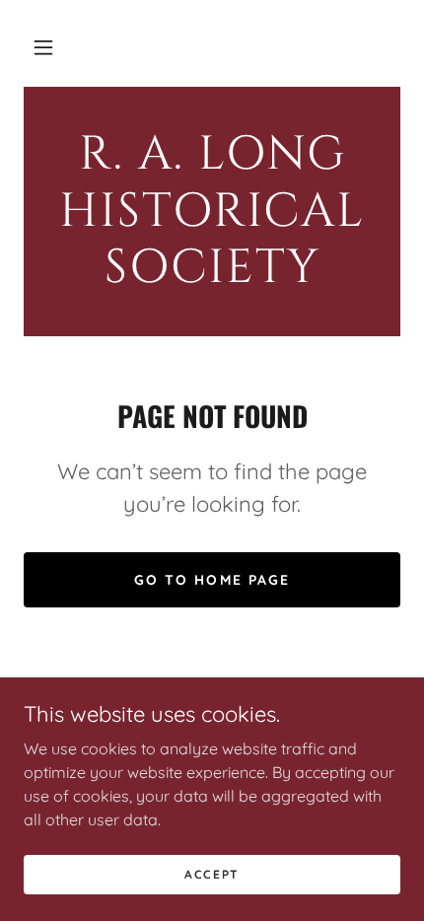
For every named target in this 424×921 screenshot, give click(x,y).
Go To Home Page (211, 580)
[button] (43, 47)
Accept (212, 874)
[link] (212, 211)
